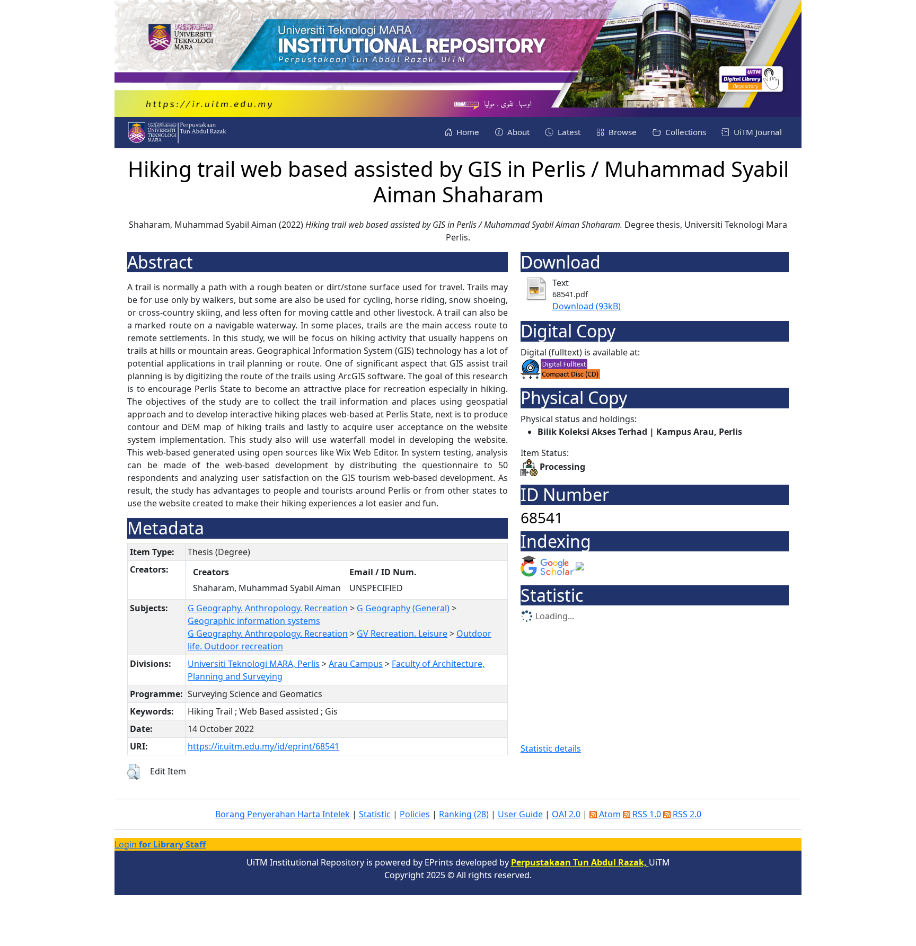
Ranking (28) (464, 814)
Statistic (375, 814)
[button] (133, 772)
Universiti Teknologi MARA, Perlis (254, 664)
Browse (621, 132)
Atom (609, 814)
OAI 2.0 (566, 814)
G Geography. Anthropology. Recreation (268, 608)
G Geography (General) (403, 608)
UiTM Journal (757, 132)
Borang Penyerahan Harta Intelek (282, 814)
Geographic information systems (254, 621)
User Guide (520, 814)
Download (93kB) (586, 306)
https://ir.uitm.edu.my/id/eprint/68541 (263, 746)
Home (466, 132)
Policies (415, 814)
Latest (568, 132)
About (517, 132)
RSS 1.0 (645, 814)
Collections (684, 132)
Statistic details (551, 748)
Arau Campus (356, 664)
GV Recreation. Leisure (402, 633)
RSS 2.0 (686, 814)
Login (160, 844)
